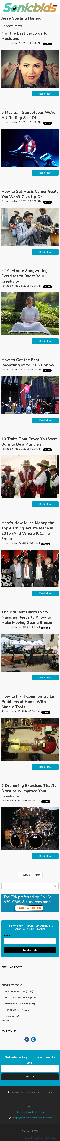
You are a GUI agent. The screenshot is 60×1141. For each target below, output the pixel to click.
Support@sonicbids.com (30, 1112)
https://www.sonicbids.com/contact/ (32, 1117)
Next (37, 875)
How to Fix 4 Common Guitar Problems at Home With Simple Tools (28, 702)
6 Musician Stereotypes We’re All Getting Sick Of (28, 115)
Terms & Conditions (49, 1138)
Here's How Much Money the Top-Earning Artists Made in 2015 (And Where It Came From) (27, 530)
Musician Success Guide (20, 997)
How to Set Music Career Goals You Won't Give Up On (29, 194)
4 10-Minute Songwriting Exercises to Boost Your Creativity (24, 276)
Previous (25, 875)
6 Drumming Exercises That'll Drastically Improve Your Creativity (28, 791)
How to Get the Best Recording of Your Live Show (27, 362)
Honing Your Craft (17, 1009)
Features (12, 1015)
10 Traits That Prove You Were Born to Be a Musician (29, 441)
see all (5, 1020)
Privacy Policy (30, 1138)
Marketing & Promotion (20, 1003)
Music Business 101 (19, 991)
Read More (45, 93)
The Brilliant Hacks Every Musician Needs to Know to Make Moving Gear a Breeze (26, 617)
